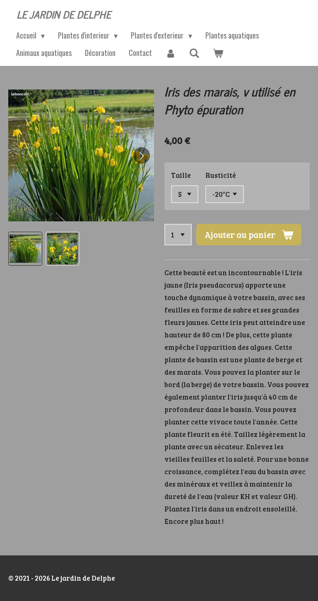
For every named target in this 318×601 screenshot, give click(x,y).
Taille (181, 175)
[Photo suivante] (141, 155)
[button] (25, 249)
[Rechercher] (194, 53)
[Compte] (170, 53)
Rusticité (220, 175)
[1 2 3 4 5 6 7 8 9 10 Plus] (178, 234)
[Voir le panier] (217, 53)
